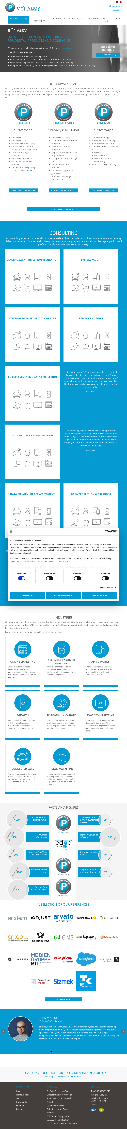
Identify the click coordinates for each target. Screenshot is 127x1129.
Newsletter (117, 10)
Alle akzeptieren (100, 595)
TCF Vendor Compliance (58, 1116)
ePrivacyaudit (115, 6)
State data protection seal (59, 1098)
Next (123, 1032)
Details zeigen (106, 587)
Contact (94, 1104)
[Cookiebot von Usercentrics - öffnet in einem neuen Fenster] (106, 532)
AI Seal (50, 1102)
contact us (66, 48)
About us (106, 19)
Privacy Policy (22, 1094)
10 (73, 1051)
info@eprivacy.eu (99, 1094)
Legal (18, 1091)
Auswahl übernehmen (63, 595)
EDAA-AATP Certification (58, 1120)
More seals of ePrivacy (63, 209)
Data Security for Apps (57, 1109)
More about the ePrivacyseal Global (64, 190)
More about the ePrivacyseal (23, 190)
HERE (29, 170)
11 (76, 1051)
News (117, 18)
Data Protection (39, 19)
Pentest (50, 1112)
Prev (4, 1032)
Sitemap (20, 1105)
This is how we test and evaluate (62, 1123)
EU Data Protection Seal (58, 1091)
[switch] (49, 578)
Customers (92, 18)
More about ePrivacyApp (103, 190)
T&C (18, 1098)
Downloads (21, 1102)
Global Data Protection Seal (59, 1094)
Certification (76, 18)
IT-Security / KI (58, 19)
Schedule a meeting (18, 18)
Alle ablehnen (27, 595)
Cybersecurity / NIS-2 (56, 1105)
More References (63, 999)
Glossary (20, 1109)
